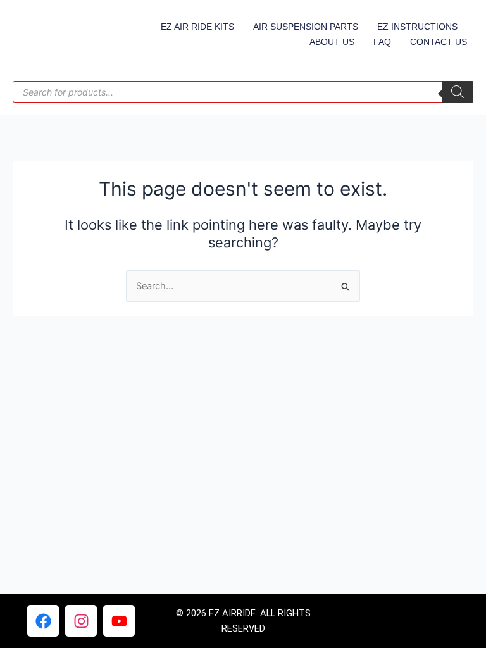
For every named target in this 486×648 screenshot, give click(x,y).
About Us (331, 42)
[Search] (457, 92)
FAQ (382, 42)
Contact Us (438, 42)
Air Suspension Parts (305, 27)
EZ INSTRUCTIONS (417, 27)
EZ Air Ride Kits (197, 27)
